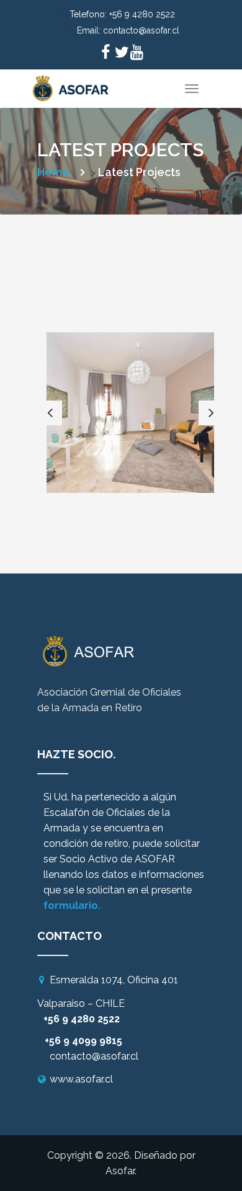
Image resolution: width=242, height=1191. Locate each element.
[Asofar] (71, 84)
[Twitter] (121, 54)
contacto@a (78, 1056)
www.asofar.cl (81, 1079)
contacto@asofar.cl (141, 30)
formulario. (72, 905)
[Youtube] (136, 54)
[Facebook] (105, 54)
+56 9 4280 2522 (142, 14)
